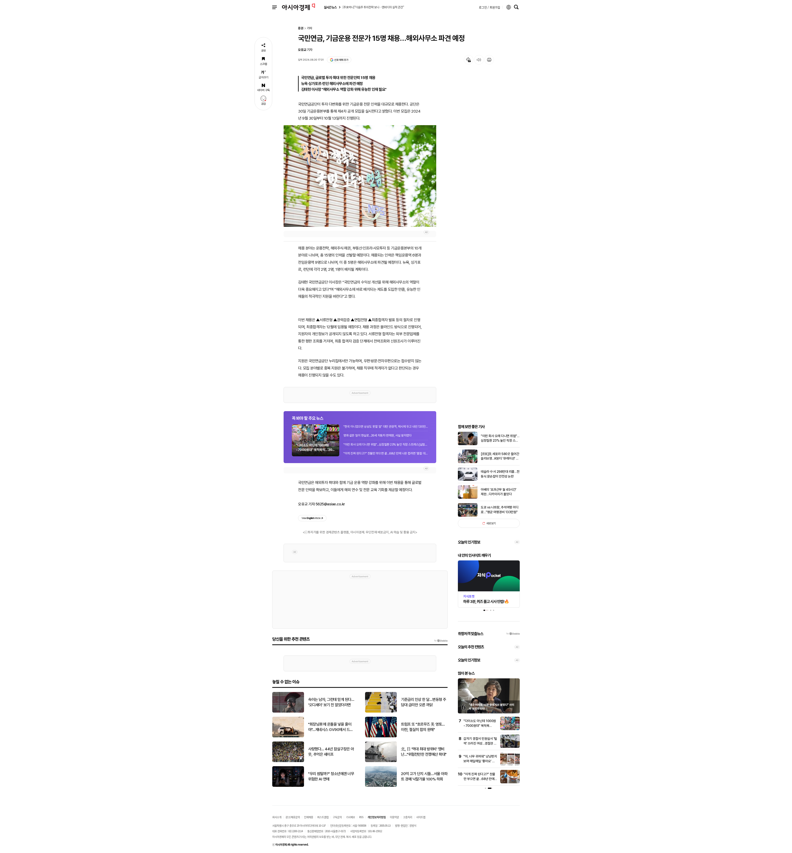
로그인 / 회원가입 (489, 7)
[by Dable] (441, 640)
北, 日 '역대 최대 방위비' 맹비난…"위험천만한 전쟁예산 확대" (424, 752)
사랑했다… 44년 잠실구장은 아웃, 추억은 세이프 (331, 752)
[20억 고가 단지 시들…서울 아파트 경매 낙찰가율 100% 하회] (381, 785)
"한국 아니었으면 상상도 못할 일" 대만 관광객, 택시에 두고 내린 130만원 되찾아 (385, 426)
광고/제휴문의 (292, 817)
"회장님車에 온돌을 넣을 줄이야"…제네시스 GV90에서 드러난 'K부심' (330, 727)
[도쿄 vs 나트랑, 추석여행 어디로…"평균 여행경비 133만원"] (467, 515)
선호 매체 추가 (341, 59)
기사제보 (350, 817)
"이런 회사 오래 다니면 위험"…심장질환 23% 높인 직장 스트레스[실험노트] (385, 444)
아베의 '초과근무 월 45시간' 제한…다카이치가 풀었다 (498, 492)
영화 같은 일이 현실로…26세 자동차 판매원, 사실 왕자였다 (377, 435)
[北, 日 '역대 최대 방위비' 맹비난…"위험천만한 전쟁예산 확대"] (381, 761)
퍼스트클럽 (323, 817)
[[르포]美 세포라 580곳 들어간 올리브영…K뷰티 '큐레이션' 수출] (467, 462)
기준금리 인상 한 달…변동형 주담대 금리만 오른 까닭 (423, 702)
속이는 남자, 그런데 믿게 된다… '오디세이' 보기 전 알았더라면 (331, 702)
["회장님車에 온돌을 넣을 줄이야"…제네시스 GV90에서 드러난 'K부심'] (288, 736)
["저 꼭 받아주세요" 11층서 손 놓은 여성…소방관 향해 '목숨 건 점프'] (510, 729)
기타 (309, 28)
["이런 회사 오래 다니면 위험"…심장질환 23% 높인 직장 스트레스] (467, 444)
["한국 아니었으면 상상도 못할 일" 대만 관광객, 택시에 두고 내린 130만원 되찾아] (510, 782)
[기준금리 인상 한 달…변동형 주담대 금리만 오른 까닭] (381, 711)
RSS (361, 817)
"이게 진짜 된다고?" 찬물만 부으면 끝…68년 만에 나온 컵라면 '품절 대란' (385, 453)
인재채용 (308, 817)
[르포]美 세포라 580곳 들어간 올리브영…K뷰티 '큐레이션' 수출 (500, 456)
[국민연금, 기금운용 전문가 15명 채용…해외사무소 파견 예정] (360, 176)
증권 (300, 28)
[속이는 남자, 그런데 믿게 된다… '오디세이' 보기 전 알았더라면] (288, 711)
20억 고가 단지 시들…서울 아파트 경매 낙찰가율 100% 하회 (424, 776)
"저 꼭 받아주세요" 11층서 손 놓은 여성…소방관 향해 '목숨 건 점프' (480, 725)
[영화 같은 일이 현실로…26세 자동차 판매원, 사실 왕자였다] (510, 746)
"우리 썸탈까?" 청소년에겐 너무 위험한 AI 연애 (331, 776)
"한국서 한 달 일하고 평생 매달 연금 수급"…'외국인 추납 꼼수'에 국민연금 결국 (481, 761)
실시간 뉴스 (330, 7)
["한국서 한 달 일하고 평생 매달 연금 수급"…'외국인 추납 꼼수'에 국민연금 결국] (510, 764)
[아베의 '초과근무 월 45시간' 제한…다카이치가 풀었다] (467, 497)
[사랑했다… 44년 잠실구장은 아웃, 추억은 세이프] (288, 761)
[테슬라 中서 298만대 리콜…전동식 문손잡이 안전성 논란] (467, 479)
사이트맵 (420, 817)
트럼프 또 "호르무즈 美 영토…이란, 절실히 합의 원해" (423, 727)
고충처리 (407, 817)
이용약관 (394, 817)
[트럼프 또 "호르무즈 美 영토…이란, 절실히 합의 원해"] (381, 736)
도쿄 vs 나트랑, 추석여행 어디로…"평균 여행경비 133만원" (499, 509)
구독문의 (337, 817)
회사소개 (276, 817)
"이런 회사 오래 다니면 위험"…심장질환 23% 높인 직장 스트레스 (500, 438)
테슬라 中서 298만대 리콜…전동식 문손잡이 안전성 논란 (500, 474)
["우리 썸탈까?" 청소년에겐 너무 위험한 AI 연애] (288, 785)
